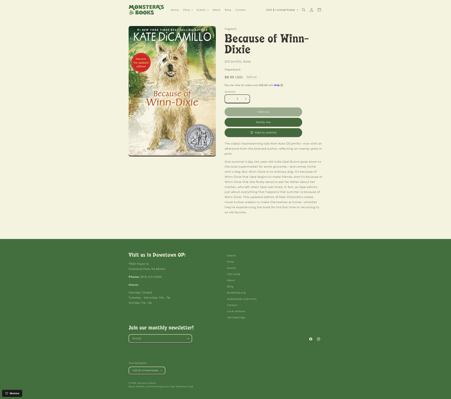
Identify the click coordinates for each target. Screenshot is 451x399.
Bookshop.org (236, 292)
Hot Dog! (170, 386)
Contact (232, 305)
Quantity (230, 91)
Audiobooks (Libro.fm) (242, 299)
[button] (187, 10)
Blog (230, 286)
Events (231, 268)
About (231, 280)
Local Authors (236, 311)
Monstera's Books (146, 383)
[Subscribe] (188, 338)
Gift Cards (233, 274)
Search (231, 255)
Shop (230, 261)
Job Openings (236, 317)
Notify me (263, 122)
